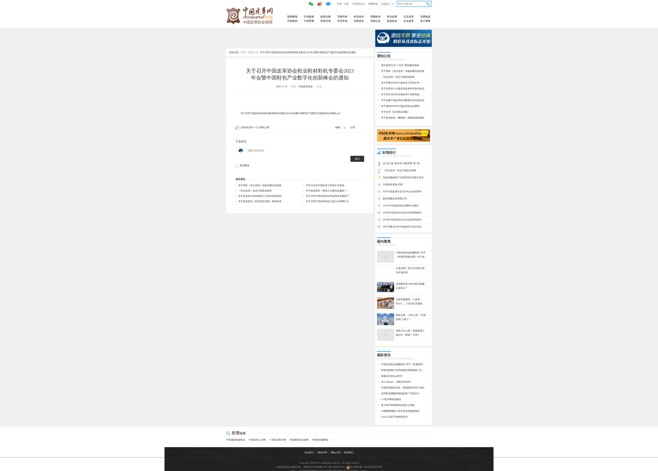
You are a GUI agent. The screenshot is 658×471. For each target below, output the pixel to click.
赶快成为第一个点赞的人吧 (255, 127)
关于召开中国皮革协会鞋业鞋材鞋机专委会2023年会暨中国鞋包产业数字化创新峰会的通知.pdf (290, 113)
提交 (357, 159)
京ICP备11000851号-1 (334, 467)
